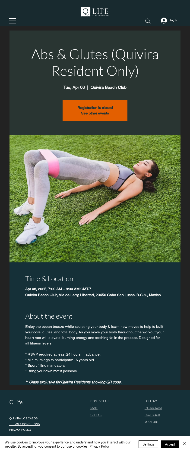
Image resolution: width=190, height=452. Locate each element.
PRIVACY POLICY (20, 430)
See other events (95, 113)
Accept (170, 444)
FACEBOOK (152, 415)
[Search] (148, 21)
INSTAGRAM (153, 408)
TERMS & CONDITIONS (24, 424)
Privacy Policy (99, 446)
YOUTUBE (152, 422)
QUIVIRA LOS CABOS (23, 418)
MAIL (94, 408)
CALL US (96, 415)
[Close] (184, 444)
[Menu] (13, 21)
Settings (148, 444)
